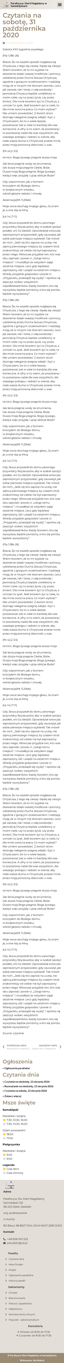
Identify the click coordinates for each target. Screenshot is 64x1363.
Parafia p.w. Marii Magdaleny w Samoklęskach (29, 4)
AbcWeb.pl (38, 1360)
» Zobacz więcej (12, 1096)
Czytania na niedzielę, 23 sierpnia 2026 (27, 1081)
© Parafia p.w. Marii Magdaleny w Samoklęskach (32, 1355)
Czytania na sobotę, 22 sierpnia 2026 (25, 1090)
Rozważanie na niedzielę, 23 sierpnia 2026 (28, 1086)
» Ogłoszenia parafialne (16, 1068)
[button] (59, 4)
